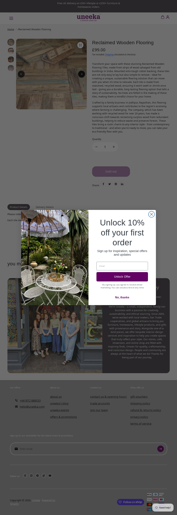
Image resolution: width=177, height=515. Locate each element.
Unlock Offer (122, 276)
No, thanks (122, 297)
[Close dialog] (151, 214)
